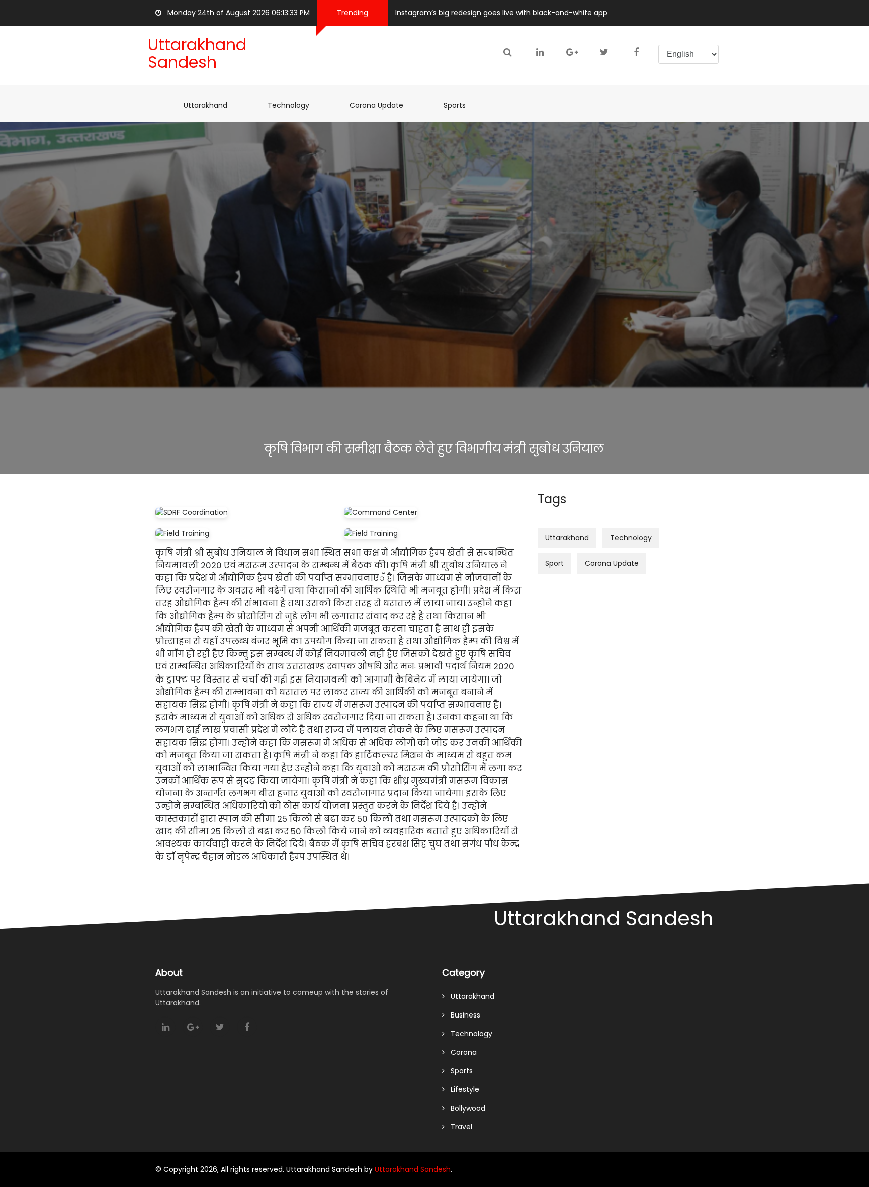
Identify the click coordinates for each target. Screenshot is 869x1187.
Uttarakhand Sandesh (413, 1169)
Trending (352, 13)
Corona (461, 1052)
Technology (288, 105)
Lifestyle (462, 1089)
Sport (554, 563)
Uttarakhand (210, 105)
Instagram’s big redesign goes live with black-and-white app (501, 13)
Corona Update (381, 105)
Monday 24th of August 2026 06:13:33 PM (235, 13)
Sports (460, 105)
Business (462, 1015)
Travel (458, 1127)
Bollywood (465, 1108)
